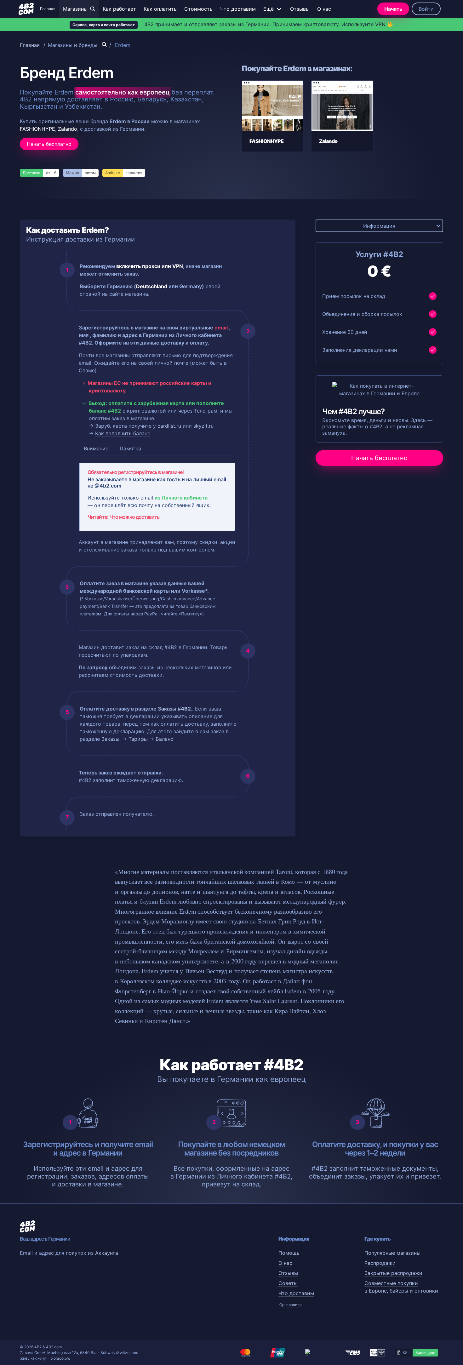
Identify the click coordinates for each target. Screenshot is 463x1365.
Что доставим (238, 9)
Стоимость (198, 9)
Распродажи (380, 1263)
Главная (47, 8)
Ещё (268, 9)
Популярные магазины (392, 1253)
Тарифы (138, 739)
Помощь (289, 1253)
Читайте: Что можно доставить (123, 517)
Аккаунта (106, 1253)
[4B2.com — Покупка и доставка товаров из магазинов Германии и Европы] (26, 9)
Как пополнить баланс (122, 433)
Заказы (110, 739)
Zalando (67, 129)
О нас (324, 9)
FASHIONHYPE (37, 129)
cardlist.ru (169, 426)
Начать (393, 9)
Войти (426, 9)
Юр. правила (290, 1304)
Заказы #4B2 (174, 708)
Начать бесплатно (49, 144)
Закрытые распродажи (393, 1273)
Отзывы (300, 9)
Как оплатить (160, 9)
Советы (288, 1283)
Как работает (119, 9)
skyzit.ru (203, 426)
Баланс (164, 739)
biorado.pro (60, 1358)
